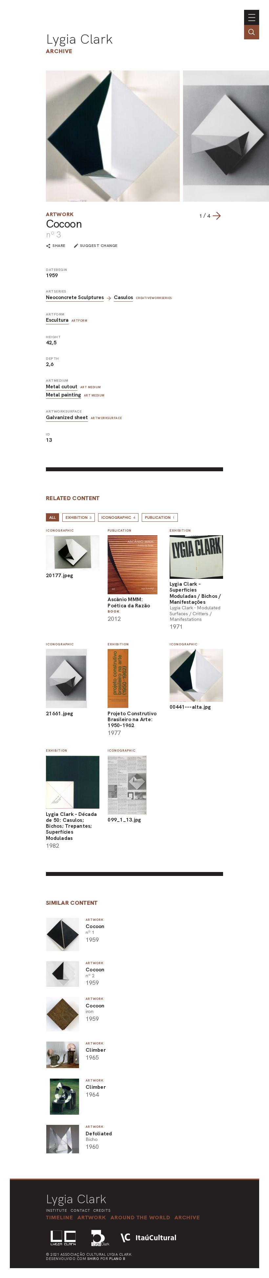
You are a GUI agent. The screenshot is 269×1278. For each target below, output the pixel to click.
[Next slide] (216, 216)
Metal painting (63, 394)
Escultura (57, 319)
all (52, 517)
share (59, 246)
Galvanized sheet (67, 417)
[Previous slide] (192, 216)
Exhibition (79, 517)
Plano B (117, 1258)
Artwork (60, 214)
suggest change (99, 245)
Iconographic (118, 517)
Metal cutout (61, 386)
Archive (59, 51)
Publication (160, 517)
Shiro (93, 1258)
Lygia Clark (79, 39)
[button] (140, 1217)
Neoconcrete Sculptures (75, 297)
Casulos (123, 297)
